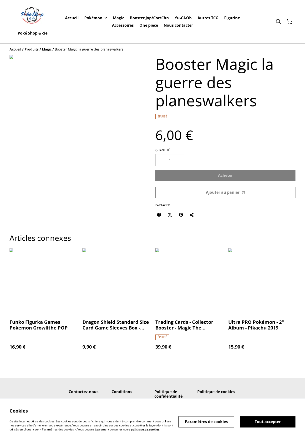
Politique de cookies (216, 391)
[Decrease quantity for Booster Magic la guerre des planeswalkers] (160, 160)
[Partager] (191, 214)
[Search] (278, 21)
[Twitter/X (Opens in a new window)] (169, 214)
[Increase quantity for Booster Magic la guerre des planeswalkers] (179, 160)
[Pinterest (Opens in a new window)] (180, 214)
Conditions (122, 391)
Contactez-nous (83, 391)
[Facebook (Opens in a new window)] (159, 214)
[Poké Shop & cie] (32, 16)
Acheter (225, 175)
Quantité (162, 150)
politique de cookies (145, 429)
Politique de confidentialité (168, 394)
